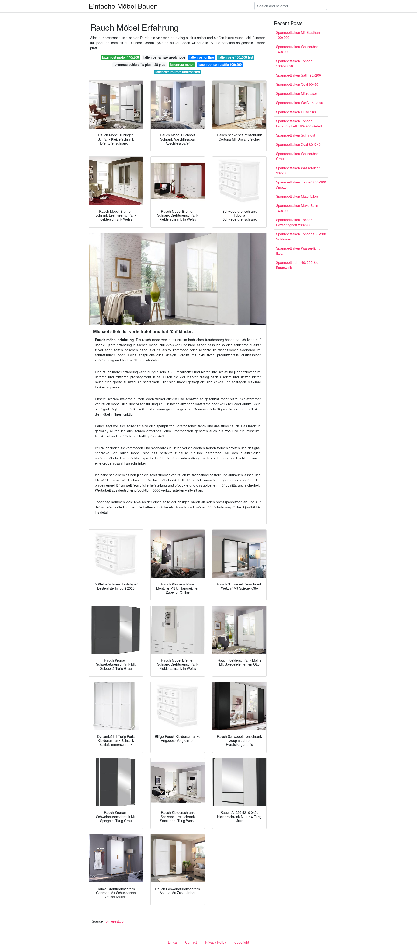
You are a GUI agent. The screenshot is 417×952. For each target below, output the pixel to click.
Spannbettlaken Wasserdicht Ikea (298, 251)
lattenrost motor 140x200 (120, 57)
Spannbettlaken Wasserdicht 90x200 (298, 170)
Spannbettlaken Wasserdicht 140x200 (298, 49)
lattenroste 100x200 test (235, 57)
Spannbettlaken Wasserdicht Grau (298, 156)
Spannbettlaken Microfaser (296, 93)
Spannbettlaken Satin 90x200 (298, 75)
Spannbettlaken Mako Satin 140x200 (297, 208)
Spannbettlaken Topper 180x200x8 (294, 63)
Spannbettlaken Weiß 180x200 (299, 102)
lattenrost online (201, 57)
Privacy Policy (215, 942)
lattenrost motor (182, 64)
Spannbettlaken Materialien (297, 196)
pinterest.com (116, 921)
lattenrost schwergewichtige (164, 57)
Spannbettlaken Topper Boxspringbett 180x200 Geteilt (299, 123)
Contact (191, 942)
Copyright (241, 942)
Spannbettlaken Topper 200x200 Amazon (301, 185)
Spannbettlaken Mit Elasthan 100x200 (298, 35)
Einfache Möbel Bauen (123, 6)
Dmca (172, 942)
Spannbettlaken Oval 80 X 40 (298, 144)
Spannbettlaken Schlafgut (295, 135)
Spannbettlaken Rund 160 (296, 111)
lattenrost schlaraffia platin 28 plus (139, 64)
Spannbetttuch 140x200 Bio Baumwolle (297, 265)
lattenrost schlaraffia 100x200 (220, 64)
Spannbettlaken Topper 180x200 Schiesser (301, 236)
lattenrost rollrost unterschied (177, 72)
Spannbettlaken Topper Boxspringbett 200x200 (294, 222)
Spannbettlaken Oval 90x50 (297, 84)
